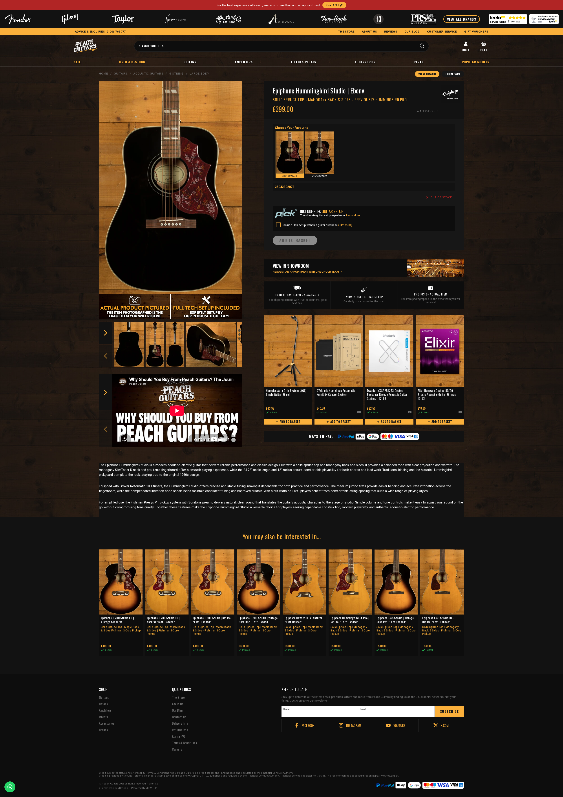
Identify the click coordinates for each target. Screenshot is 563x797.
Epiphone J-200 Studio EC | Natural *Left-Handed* (166, 626)
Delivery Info (180, 723)
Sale (77, 61)
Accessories (365, 61)
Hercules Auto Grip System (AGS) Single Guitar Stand (286, 392)
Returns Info (180, 730)
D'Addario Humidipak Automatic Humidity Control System (335, 392)
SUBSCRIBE (449, 711)
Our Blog (177, 710)
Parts (419, 61)
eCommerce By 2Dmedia (113, 788)
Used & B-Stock (132, 61)
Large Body (199, 73)
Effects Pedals (303, 61)
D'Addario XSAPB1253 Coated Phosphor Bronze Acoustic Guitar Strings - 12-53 (387, 394)
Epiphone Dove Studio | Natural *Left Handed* (304, 626)
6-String (176, 73)
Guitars (189, 61)
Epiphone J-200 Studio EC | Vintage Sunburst (121, 624)
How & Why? (334, 5)
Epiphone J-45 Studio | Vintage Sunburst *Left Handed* (396, 626)
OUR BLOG (412, 31)
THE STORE (346, 31)
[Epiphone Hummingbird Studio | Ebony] (170, 187)
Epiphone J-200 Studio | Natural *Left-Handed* (212, 626)
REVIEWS (390, 31)
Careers (177, 749)
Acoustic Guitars (148, 73)
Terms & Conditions (184, 743)
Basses (103, 704)
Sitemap (153, 783)
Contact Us (179, 717)
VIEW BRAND (427, 74)
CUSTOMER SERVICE (442, 31)
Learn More (353, 215)
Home (103, 73)
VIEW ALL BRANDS (461, 19)
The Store (178, 697)
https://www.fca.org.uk (385, 775)
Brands (103, 730)
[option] (129, 344)
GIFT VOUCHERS (476, 31)
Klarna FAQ (178, 736)
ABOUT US (369, 31)
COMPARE (454, 74)
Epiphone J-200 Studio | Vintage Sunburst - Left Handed (258, 626)
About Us (177, 704)
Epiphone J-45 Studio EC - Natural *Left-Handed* (441, 626)
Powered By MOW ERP (144, 788)
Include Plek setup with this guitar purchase (317, 225)
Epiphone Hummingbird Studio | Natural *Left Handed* (350, 626)
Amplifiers (244, 61)
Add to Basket (289, 421)
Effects (103, 717)
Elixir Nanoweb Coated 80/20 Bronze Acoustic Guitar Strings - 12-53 (438, 394)
